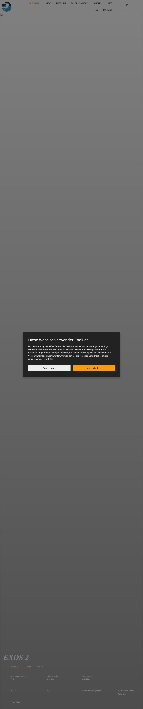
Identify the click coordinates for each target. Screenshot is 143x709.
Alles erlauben (93, 368)
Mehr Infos (48, 359)
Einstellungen (49, 368)
